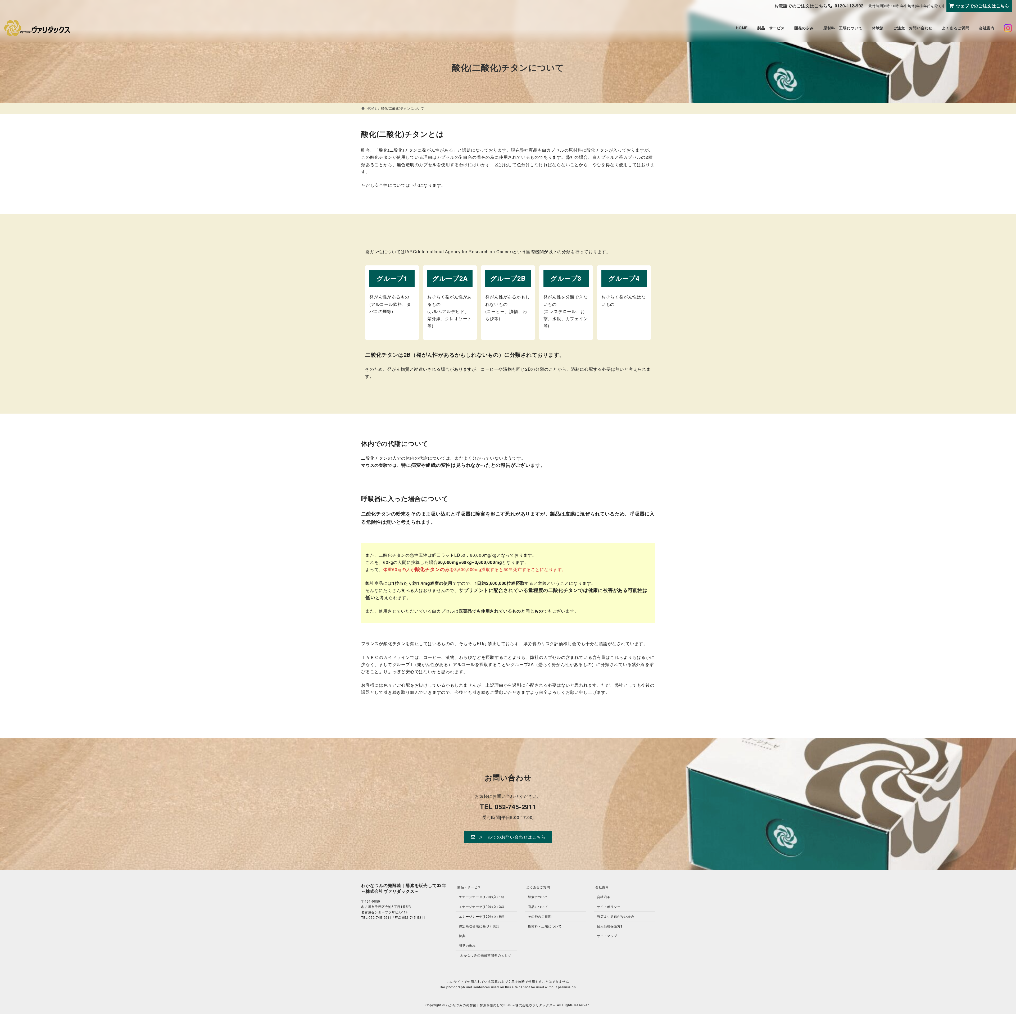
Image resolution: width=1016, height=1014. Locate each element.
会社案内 (602, 887)
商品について (538, 906)
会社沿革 (603, 896)
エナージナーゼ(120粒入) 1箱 (482, 896)
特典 (462, 935)
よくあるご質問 (538, 887)
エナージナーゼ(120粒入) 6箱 (482, 916)
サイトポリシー (609, 906)
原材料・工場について (545, 926)
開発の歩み (467, 945)
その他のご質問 (540, 916)
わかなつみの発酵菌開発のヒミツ (485, 955)
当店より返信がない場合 (615, 916)
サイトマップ (607, 935)
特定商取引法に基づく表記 (479, 926)
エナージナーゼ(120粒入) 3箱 (482, 906)
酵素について (538, 896)
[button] (508, 837)
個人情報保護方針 (610, 926)
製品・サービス (469, 887)
